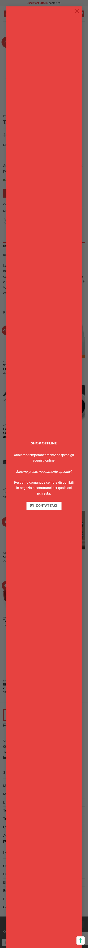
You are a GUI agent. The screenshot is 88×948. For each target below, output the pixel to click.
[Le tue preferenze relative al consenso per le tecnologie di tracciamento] (80, 940)
